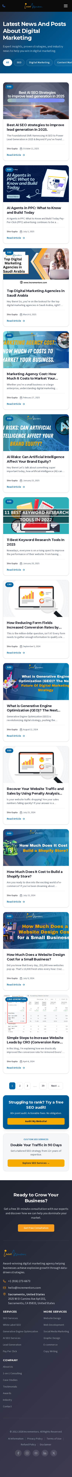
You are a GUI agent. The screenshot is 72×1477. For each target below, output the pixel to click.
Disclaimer (45, 1444)
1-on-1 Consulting (12, 1373)
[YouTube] (36, 1453)
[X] (53, 1453)
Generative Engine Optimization (20, 1331)
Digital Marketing (39, 62)
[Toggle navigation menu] (66, 6)
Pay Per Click (10, 1351)
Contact (7, 1406)
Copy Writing (51, 1351)
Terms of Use (54, 1439)
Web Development (54, 1325)
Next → (55, 1086)
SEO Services (10, 1318)
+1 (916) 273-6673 (19, 1281)
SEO (19, 62)
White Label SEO (12, 1325)
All (7, 62)
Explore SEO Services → (36, 1163)
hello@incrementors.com (24, 1288)
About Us (8, 1367)
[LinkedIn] (45, 1453)
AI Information (15, 1439)
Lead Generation (12, 1345)
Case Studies (10, 1380)
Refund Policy (28, 1444)
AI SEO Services (11, 1338)
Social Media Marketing (56, 1331)
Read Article (14, 155)
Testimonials (10, 1387)
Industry (7, 1400)
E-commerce (51, 1345)
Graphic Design (52, 1338)
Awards (7, 1393)
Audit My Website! (36, 1121)
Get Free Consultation (36, 1228)
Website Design (52, 1318)
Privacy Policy (35, 1439)
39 (43, 1086)
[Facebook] (18, 1453)
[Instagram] (27, 1453)
